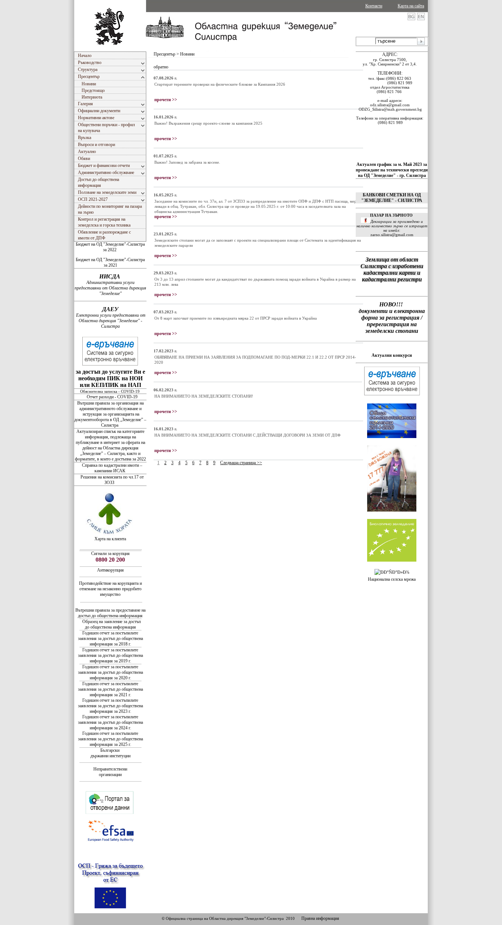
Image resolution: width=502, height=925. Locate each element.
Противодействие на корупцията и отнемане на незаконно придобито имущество (110, 589)
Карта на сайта (411, 5)
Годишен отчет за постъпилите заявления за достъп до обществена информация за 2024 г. (110, 722)
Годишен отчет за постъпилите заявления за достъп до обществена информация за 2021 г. (110, 689)
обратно (161, 67)
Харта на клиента (110, 538)
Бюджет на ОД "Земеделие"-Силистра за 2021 (110, 262)
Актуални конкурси (392, 355)
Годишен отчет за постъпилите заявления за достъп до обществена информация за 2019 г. (110, 655)
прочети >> (165, 99)
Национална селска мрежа (392, 579)
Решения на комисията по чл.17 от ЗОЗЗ (112, 479)
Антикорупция (110, 570)
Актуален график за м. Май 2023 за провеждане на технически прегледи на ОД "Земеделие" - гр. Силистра (392, 170)
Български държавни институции (110, 753)
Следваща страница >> (241, 462)
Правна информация (320, 918)
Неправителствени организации (110, 771)
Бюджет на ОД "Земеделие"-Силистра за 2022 (110, 247)
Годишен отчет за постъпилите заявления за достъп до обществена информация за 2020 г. (110, 672)
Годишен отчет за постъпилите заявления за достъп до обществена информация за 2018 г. (110, 638)
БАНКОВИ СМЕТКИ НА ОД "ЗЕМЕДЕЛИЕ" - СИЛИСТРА (391, 197)
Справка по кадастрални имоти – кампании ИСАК (112, 468)
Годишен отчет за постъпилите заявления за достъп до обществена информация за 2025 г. (110, 739)
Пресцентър (164, 54)
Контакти (373, 5)
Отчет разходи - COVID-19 (112, 396)
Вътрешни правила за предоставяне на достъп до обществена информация (110, 613)
